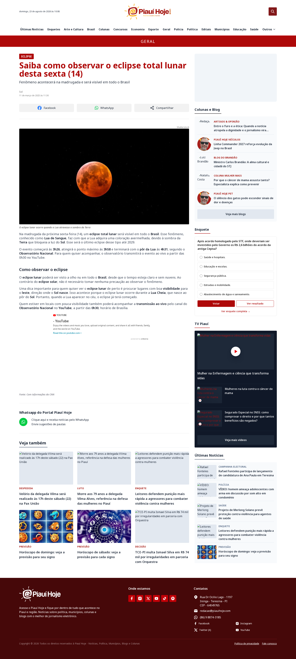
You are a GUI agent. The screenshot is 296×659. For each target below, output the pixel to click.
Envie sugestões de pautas (49, 424)
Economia (138, 29)
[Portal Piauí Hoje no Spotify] (172, 598)
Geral (166, 29)
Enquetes (53, 29)
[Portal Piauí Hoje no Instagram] (140, 598)
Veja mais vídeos (236, 440)
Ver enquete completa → (235, 311)
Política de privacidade (246, 643)
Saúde (254, 29)
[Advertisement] (236, 78)
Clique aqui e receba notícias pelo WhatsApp (60, 420)
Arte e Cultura (73, 29)
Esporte (153, 29)
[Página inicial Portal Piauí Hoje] (148, 11)
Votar (216, 303)
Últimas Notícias (32, 29)
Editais (206, 29)
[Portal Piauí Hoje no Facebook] (131, 598)
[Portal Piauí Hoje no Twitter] (148, 598)
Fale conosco (269, 643)
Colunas (104, 29)
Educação (239, 29)
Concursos (120, 29)
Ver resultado (255, 303)
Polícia (178, 29)
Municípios (222, 29)
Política (192, 29)
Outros (267, 29)
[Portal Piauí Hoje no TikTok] (164, 598)
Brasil (91, 29)
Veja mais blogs (236, 214)
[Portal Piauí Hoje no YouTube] (156, 598)
